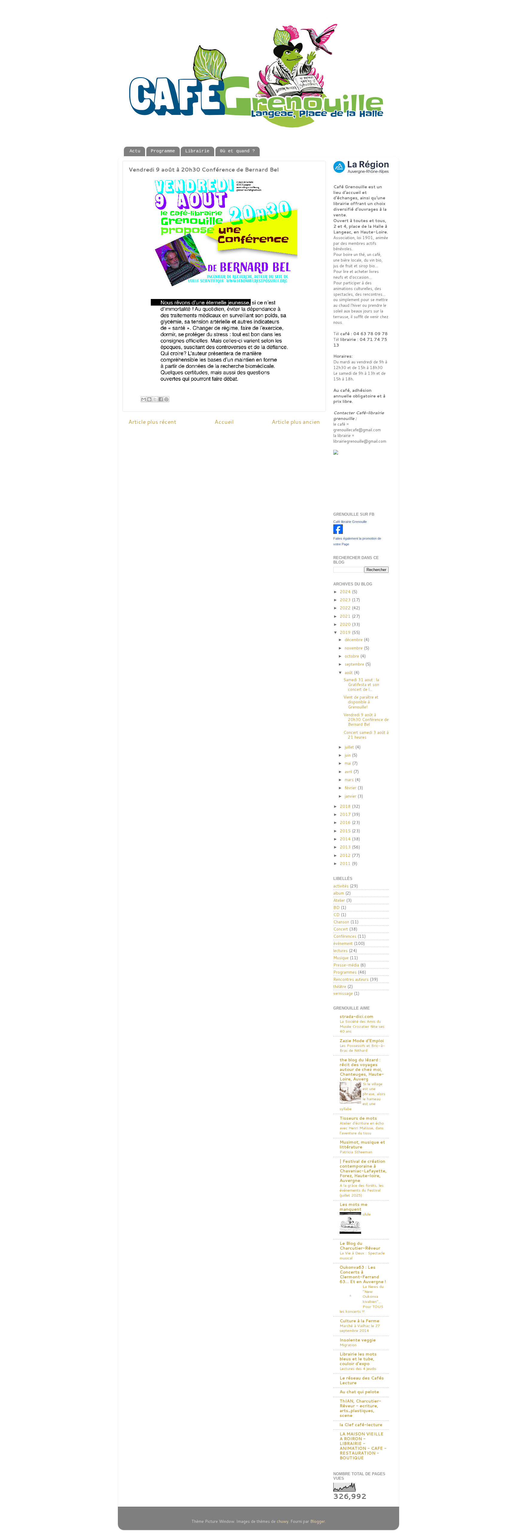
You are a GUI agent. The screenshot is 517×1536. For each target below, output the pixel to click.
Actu (135, 151)
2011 (346, 863)
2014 (346, 839)
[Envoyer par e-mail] (144, 399)
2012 (346, 855)
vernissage (343, 993)
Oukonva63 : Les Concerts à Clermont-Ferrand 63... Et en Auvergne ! (363, 1274)
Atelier (339, 900)
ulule (367, 1214)
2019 (346, 632)
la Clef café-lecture (361, 1424)
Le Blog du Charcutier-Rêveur (360, 1245)
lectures (340, 950)
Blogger (317, 1521)
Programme (163, 151)
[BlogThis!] (149, 399)
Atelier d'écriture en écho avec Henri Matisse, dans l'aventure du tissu (362, 1128)
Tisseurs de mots (358, 1118)
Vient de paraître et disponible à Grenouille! (360, 701)
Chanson (341, 922)
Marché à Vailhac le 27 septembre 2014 (360, 1328)
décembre (354, 639)
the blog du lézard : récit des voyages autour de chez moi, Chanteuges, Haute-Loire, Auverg (362, 1069)
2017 (346, 814)
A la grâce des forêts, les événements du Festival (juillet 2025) (362, 1190)
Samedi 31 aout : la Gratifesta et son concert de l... (361, 684)
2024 (346, 591)
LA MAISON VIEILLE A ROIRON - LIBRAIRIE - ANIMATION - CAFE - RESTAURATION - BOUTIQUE (363, 1446)
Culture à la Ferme (359, 1320)
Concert (340, 929)
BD (336, 907)
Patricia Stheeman (356, 1151)
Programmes (345, 972)
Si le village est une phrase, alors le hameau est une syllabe (362, 1096)
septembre (355, 664)
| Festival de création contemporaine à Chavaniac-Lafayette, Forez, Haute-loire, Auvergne (363, 1170)
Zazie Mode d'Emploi (362, 1040)
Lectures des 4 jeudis (358, 1368)
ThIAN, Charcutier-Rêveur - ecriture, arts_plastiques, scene (360, 1408)
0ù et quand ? (237, 151)
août (349, 672)
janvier (351, 796)
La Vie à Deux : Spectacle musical (362, 1255)
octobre (352, 656)
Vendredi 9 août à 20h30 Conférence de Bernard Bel (366, 719)
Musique (341, 957)
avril (349, 771)
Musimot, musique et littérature (362, 1144)
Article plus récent (152, 422)
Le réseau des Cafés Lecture (362, 1380)
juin (348, 755)
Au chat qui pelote (359, 1391)
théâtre (339, 986)
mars (350, 779)
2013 (346, 847)
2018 (346, 806)
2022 (346, 608)
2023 (346, 599)
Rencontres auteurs (351, 979)
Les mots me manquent (353, 1206)
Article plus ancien (296, 422)
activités (341, 886)
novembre (354, 648)
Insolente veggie (358, 1340)
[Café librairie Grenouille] (338, 532)
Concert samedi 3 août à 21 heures (366, 734)
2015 (346, 831)
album (338, 893)
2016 (346, 822)
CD (336, 914)
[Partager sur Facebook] (161, 399)
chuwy (282, 1521)
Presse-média (346, 965)
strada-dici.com (356, 1016)
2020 (346, 624)
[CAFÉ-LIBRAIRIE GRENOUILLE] (348, 453)
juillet (350, 747)
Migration (348, 1344)
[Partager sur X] (155, 399)
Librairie (197, 151)
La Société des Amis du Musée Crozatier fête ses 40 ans (362, 1026)
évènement (343, 943)
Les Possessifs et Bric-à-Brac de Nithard (362, 1048)
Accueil (224, 422)
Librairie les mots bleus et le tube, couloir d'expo (358, 1358)
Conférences (344, 936)
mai (348, 763)
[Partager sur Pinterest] (166, 399)
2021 (346, 616)
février (351, 787)
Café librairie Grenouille (350, 521)
